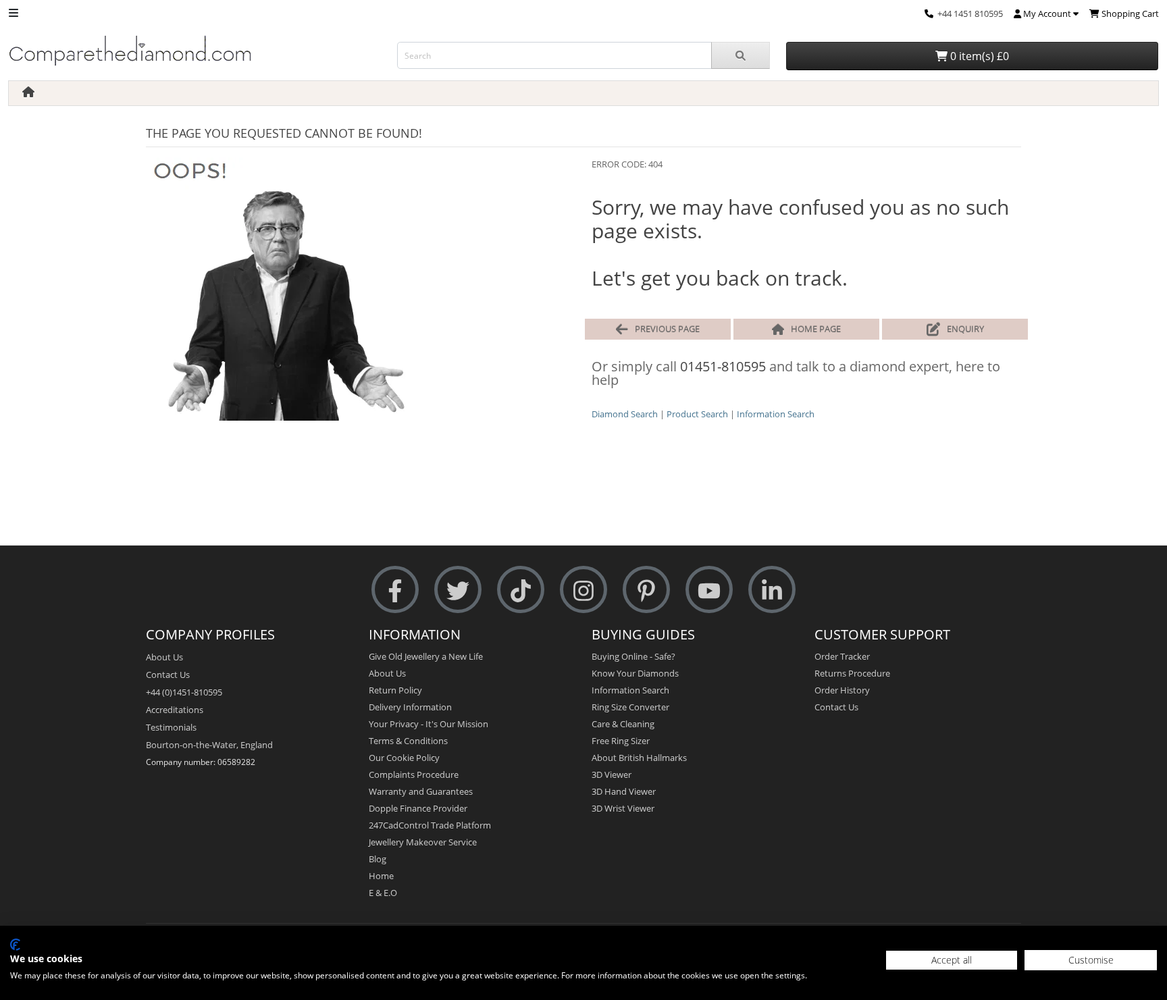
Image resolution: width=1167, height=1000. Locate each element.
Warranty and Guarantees (421, 791)
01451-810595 (723, 366)
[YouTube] (709, 589)
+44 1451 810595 (970, 13)
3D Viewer (611, 774)
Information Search (775, 414)
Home (381, 876)
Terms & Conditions (408, 741)
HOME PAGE (816, 329)
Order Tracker (842, 656)
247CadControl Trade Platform (430, 825)
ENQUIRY (965, 329)
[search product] (740, 55)
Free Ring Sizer (621, 741)
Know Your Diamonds (635, 673)
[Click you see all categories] (13, 12)
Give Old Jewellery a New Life (426, 656)
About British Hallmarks (639, 758)
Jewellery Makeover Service (423, 842)
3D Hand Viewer (624, 791)
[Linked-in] (771, 589)
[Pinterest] (646, 589)
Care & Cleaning (623, 724)
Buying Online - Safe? (633, 656)
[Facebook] (395, 589)
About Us (164, 657)
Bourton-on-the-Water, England (209, 745)
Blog (377, 859)
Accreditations (174, 710)
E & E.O (383, 893)
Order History (842, 690)
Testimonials (171, 727)
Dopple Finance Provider (418, 808)
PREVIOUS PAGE (667, 329)
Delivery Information (410, 707)
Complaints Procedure (414, 774)
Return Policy (395, 690)
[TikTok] (520, 589)
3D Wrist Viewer (623, 808)
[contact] (929, 13)
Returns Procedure (852, 673)
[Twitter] (457, 589)
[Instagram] (583, 589)
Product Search (697, 414)
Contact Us (168, 674)
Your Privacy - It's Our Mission (428, 724)
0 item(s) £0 (978, 56)
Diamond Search (625, 414)
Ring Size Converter (630, 707)
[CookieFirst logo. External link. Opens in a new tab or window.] (15, 945)
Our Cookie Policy (404, 758)
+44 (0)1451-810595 (184, 692)
